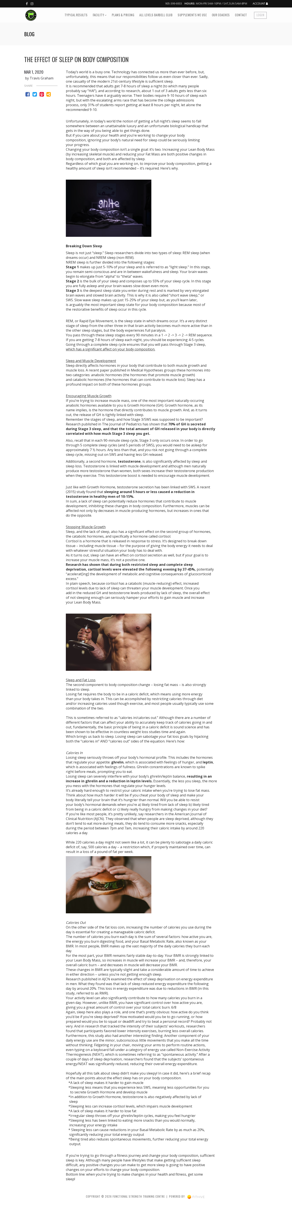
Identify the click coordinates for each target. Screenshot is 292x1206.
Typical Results (76, 15)
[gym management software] (196, 1196)
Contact (241, 15)
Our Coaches (221, 15)
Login (260, 15)
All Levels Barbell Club (156, 15)
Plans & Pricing (123, 15)
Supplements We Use (192, 15)
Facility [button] (99, 15)
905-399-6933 (173, 3)
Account (259, 3)
